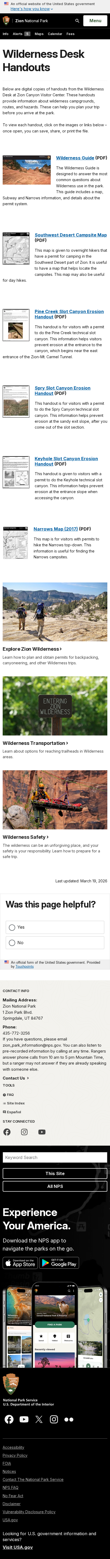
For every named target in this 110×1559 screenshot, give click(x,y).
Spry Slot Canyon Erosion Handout (63, 390)
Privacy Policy (15, 1455)
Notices (9, 1471)
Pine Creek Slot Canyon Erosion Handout (69, 314)
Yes (21, 927)
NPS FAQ (10, 1487)
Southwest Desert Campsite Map (71, 235)
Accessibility (13, 1447)
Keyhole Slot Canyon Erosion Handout (66, 461)
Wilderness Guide (75, 158)
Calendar (55, 34)
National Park (31, 21)
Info (6, 34)
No (20, 942)
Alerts (20, 34)
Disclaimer (12, 1503)
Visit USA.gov (18, 1547)
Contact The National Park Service (33, 1479)
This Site (55, 1173)
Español (13, 1112)
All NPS (55, 1186)
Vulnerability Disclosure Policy (29, 1512)
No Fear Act (13, 1495)
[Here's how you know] (55, 6)
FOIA (7, 1463)
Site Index (15, 1103)
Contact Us (14, 1078)
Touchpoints (24, 966)
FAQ (10, 1094)
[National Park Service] (6, 20)
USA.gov (10, 1520)
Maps (39, 34)
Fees (70, 34)
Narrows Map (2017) (56, 529)
